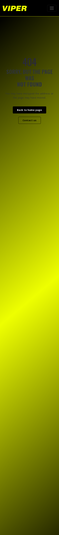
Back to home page (29, 109)
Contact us (30, 120)
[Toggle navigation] (51, 8)
